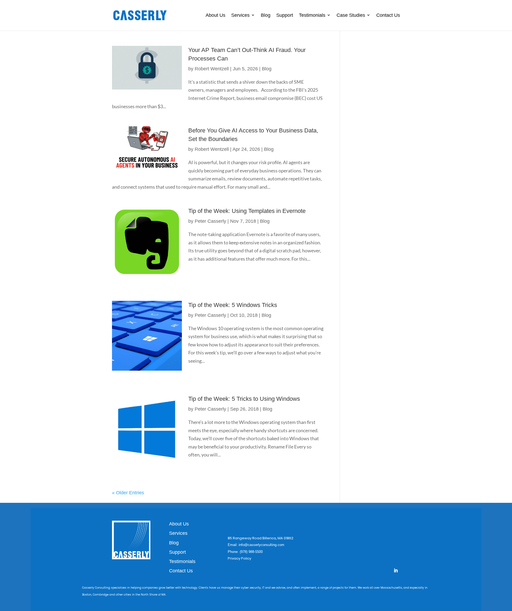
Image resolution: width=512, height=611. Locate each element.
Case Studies (351, 15)
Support (284, 15)
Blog (265, 15)
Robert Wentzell (212, 68)
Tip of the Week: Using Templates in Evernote (247, 211)
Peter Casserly (210, 221)
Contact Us (388, 15)
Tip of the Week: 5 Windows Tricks (232, 305)
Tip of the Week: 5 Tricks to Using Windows (244, 398)
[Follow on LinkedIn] (395, 570)
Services (240, 15)
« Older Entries (128, 492)
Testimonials (312, 15)
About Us (215, 15)
